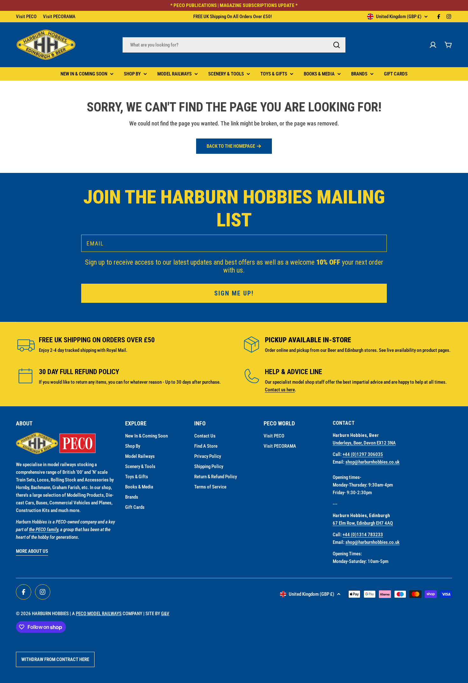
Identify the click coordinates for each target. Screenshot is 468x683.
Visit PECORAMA (59, 16)
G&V (165, 613)
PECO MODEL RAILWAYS (99, 613)
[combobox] (234, 45)
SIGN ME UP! (234, 293)
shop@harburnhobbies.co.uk (372, 462)
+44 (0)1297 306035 (363, 454)
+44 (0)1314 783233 (363, 534)
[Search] (336, 45)
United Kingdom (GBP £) (399, 16)
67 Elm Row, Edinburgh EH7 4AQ (363, 523)
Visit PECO (26, 16)
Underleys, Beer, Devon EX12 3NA (364, 443)
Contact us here (280, 390)
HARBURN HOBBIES (50, 613)
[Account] (433, 45)
